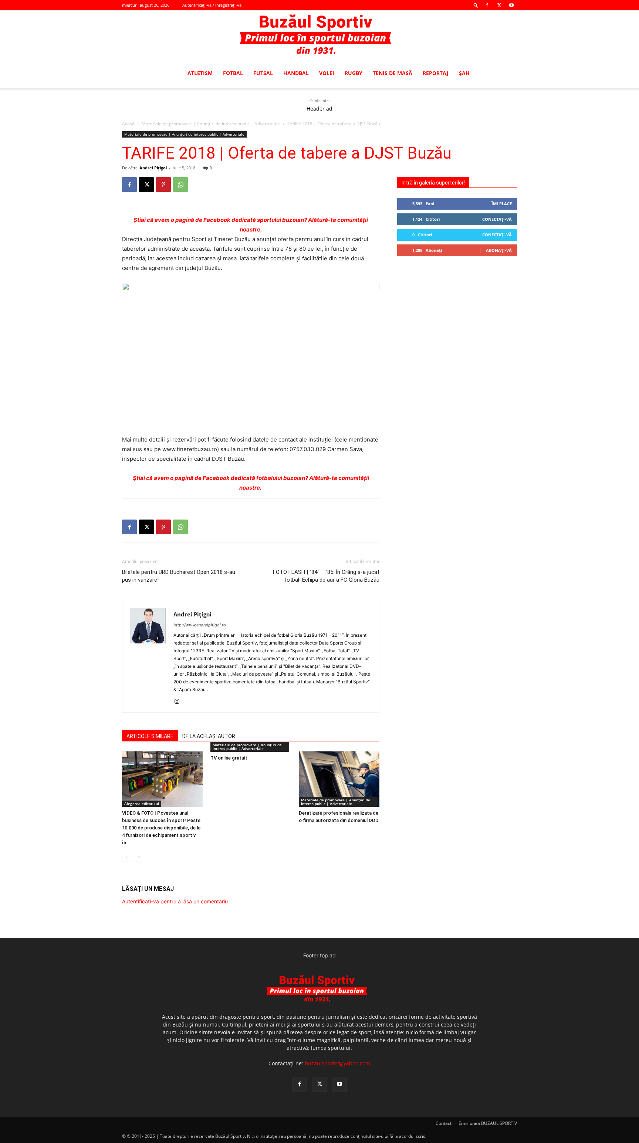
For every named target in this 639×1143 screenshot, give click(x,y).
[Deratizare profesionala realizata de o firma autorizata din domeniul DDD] (339, 779)
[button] (475, 5)
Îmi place (501, 203)
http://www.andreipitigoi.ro (199, 625)
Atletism (200, 73)
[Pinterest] (163, 184)
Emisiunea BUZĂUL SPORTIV (488, 1123)
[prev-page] (126, 857)
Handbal (296, 73)
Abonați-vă (499, 250)
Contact (444, 1123)
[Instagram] (179, 701)
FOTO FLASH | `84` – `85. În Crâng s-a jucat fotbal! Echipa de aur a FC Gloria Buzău (326, 576)
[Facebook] (487, 5)
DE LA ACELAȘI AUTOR (208, 736)
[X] (499, 5)
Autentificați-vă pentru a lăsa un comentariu (175, 901)
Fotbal (233, 73)
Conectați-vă (497, 219)
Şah (464, 73)
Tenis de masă (392, 73)
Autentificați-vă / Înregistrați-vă (211, 5)
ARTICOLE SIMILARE (149, 736)
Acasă (128, 124)
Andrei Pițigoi (153, 167)
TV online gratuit (228, 758)
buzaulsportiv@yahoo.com (337, 1063)
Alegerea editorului (141, 803)
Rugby (353, 73)
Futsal (263, 73)
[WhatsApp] (180, 184)
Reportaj (436, 73)
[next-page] (138, 857)
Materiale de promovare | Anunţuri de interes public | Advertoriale (211, 124)
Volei (326, 73)
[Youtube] (511, 5)
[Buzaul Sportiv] (319, 35)
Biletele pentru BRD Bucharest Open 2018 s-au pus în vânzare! (178, 576)
